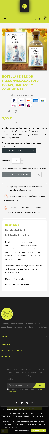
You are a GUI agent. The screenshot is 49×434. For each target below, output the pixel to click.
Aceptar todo (38, 430)
